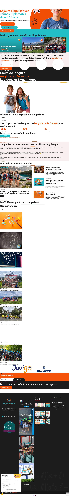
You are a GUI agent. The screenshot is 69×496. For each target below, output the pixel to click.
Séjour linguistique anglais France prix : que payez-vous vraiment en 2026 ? (59, 402)
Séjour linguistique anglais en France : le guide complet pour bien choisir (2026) (59, 408)
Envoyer (19, 379)
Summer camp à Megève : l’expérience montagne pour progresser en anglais (59, 405)
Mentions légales (14, 492)
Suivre (27, 406)
